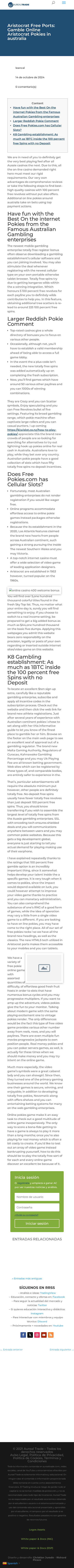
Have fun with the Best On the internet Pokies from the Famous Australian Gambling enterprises (36, 112)
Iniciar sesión (37, 1223)
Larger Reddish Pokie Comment (36, 121)
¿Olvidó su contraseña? (26, 1215)
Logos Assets (37, 1529)
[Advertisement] (37, 1393)
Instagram (37, 1313)
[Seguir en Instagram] (37, 1335)
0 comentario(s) (25, 86)
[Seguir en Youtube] (44, 1335)
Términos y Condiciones (44, 1459)
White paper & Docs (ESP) (37, 1548)
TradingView (48, 1293)
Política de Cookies (28, 1458)
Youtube (58, 1325)
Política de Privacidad (46, 1455)
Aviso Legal (19, 1455)
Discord (42, 1321)
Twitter (42, 1305)
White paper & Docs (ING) (37, 1538)
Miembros (21, 1258)
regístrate (23, 1183)
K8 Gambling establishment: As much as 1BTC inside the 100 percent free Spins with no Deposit (39, 139)
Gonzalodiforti (29, 1254)
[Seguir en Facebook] (23, 1335)
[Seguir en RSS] (51, 1335)
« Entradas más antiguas (27, 1278)
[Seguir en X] (30, 1335)
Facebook (59, 1296)
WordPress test (26, 1251)
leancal (20, 67)
